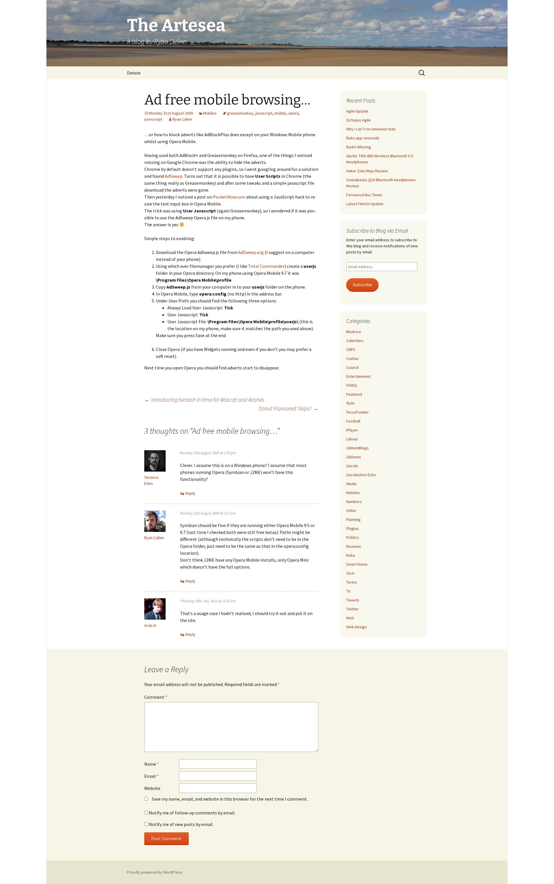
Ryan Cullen (182, 119)
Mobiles (210, 113)
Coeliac (352, 358)
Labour (352, 439)
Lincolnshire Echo (361, 474)
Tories (351, 582)
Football (353, 421)
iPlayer (352, 430)
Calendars (355, 340)
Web (350, 618)
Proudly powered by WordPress (154, 872)
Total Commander (266, 266)
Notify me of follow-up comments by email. (192, 813)
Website (152, 788)
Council (352, 367)
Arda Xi (150, 625)
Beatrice (353, 331)
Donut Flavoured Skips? (289, 408)
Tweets (352, 600)
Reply (190, 493)
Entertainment (358, 376)
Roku (350, 555)
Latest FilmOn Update (364, 203)
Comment (155, 697)
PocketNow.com (229, 197)
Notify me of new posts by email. (181, 824)
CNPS (350, 349)
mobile (280, 113)
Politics (352, 537)
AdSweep (173, 176)
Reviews (353, 546)
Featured (354, 394)
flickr (350, 403)
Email (151, 776)
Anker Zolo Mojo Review (367, 170)
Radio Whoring (358, 146)
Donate (134, 73)
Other (351, 510)
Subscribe (362, 284)
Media (351, 483)
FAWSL (352, 385)
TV (348, 591)
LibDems (353, 456)
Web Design (356, 626)
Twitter (352, 609)
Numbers (354, 501)
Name (151, 764)
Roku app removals (362, 138)
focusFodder (357, 412)
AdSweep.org (251, 252)
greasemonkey (240, 113)
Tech (350, 573)
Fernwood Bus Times (364, 194)
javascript (263, 113)
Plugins (352, 528)
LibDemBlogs (357, 448)
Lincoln (352, 465)
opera (293, 113)
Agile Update (357, 111)
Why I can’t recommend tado (371, 129)
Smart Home (357, 564)
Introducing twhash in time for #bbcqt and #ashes (204, 399)
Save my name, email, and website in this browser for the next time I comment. (230, 799)
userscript (153, 119)
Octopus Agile (358, 120)
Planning (353, 519)
